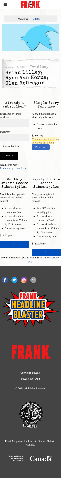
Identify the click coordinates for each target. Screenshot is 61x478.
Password (5, 131)
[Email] (33, 280)
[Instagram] (24, 280)
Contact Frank (30, 373)
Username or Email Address (10, 115)
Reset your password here (13, 168)
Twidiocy (39, 67)
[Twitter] (14, 280)
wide (36, 19)
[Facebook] (5, 280)
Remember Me (10, 146)
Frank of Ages (30, 379)
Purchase (40, 147)
